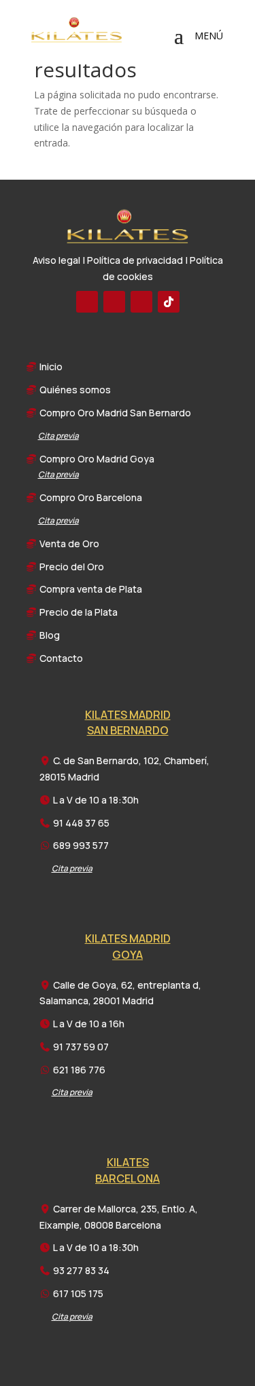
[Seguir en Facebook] (87, 302)
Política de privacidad (135, 260)
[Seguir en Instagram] (141, 302)
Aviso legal (56, 260)
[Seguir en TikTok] (169, 302)
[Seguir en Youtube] (114, 302)
